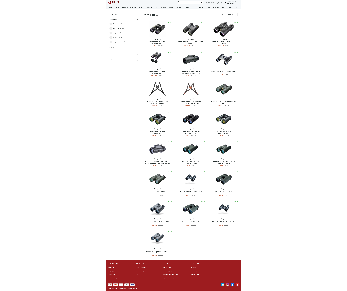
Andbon (163, 7)
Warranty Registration (168, 278)
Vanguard (141, 7)
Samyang (125, 7)
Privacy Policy (167, 267)
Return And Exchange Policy (170, 274)
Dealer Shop (194, 271)
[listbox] (190, 2)
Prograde (133, 7)
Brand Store (194, 267)
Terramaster (216, 7)
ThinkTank (179, 7)
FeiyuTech (150, 7)
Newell (171, 7)
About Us (137, 274)
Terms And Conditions (168, 271)
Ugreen (187, 7)
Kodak (237, 7)
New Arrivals (111, 267)
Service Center (195, 274)
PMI (223, 7)
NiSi (157, 7)
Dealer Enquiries (139, 271)
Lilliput (194, 7)
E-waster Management (113, 278)
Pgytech (201, 7)
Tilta (208, 7)
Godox (110, 7)
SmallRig (230, 7)
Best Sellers (111, 271)
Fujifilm (116, 7)
